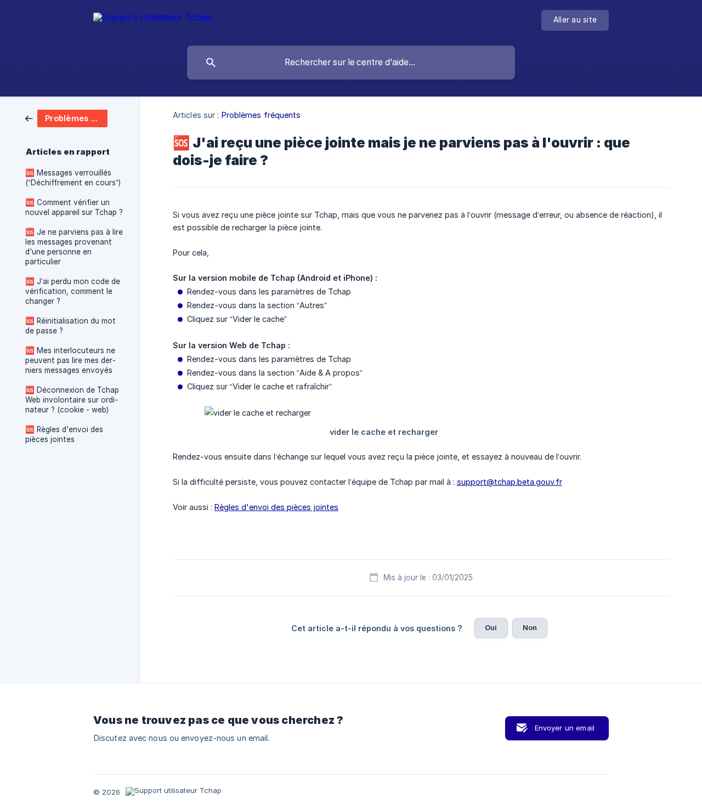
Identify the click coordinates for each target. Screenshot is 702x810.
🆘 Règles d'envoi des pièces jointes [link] (64, 434)
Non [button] (530, 627)
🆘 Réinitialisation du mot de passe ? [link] (70, 325)
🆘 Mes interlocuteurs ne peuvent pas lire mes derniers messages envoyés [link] (70, 360)
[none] (152, 19)
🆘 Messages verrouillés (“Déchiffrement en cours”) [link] (73, 177)
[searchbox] (351, 63)
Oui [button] (491, 627)
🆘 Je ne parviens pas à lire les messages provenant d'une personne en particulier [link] (74, 247)
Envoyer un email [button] (565, 727)
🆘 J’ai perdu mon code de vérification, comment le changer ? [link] (72, 291)
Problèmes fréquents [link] (261, 115)
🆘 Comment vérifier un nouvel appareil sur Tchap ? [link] (74, 207)
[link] (66, 117)
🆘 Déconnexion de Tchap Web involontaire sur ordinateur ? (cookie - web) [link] (72, 400)
